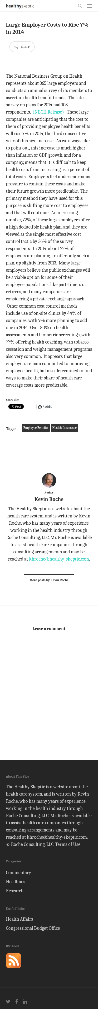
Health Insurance (64, 428)
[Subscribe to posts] (13, 970)
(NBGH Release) (48, 112)
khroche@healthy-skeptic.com (59, 559)
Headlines (15, 881)
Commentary (18, 872)
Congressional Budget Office (33, 928)
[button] (89, 5)
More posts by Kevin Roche (49, 580)
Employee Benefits (35, 428)
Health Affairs (19, 919)
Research (15, 891)
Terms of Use (67, 844)
